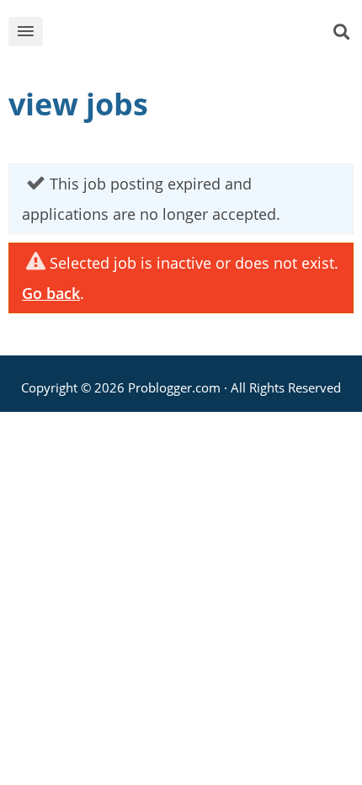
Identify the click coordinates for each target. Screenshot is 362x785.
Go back (51, 293)
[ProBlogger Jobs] (195, 35)
